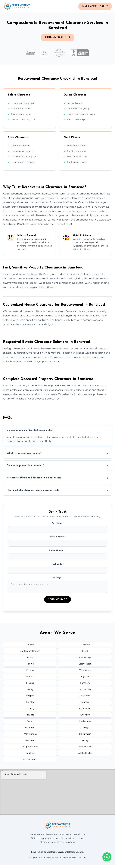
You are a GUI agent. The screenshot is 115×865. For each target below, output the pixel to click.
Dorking (30, 708)
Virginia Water (30, 746)
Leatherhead (84, 663)
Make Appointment (95, 6)
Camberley (85, 657)
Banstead (30, 727)
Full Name (57, 523)
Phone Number (57, 550)
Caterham (85, 695)
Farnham (85, 683)
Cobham (85, 702)
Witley (85, 740)
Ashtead (30, 714)
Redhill (30, 663)
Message (57, 578)
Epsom (30, 670)
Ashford (30, 676)
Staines (30, 683)
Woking (30, 644)
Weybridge (85, 670)
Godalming (85, 689)
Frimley (30, 702)
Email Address (58, 537)
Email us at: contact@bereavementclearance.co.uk (57, 852)
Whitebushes (30, 759)
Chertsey (85, 714)
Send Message (57, 599)
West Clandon (85, 753)
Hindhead (30, 740)
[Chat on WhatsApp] (106, 856)
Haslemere (85, 721)
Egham (85, 676)
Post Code (57, 564)
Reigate (30, 695)
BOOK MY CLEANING (57, 37)
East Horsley (84, 746)
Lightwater (85, 733)
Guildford (85, 644)
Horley (30, 689)
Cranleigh (85, 727)
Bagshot (30, 753)
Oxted (30, 721)
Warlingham (30, 733)
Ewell (85, 651)
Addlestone (85, 708)
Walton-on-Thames (30, 651)
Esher (30, 657)
